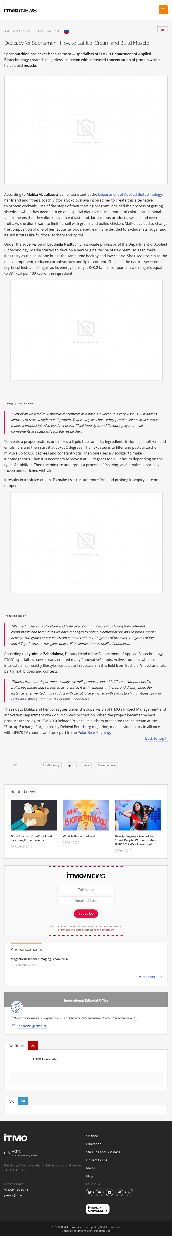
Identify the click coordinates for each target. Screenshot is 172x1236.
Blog (89, 1176)
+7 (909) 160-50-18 (16, 1189)
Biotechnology (107, 765)
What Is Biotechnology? (79, 836)
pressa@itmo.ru (15, 1195)
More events (148, 976)
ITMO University (45, 1059)
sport (71, 765)
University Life (96, 1160)
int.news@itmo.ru (32, 1026)
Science (92, 1136)
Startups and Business (103, 1152)
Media (90, 1168)
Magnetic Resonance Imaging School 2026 (39, 959)
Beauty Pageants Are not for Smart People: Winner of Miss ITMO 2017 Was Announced (135, 840)
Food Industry (51, 765)
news (86, 765)
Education (93, 1144)
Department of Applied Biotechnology (130, 194)
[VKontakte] (162, 29)
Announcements (26, 949)
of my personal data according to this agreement (86, 929)
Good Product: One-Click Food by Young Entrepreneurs (31, 838)
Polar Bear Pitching (94, 732)
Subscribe (86, 913)
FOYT (15, 699)
